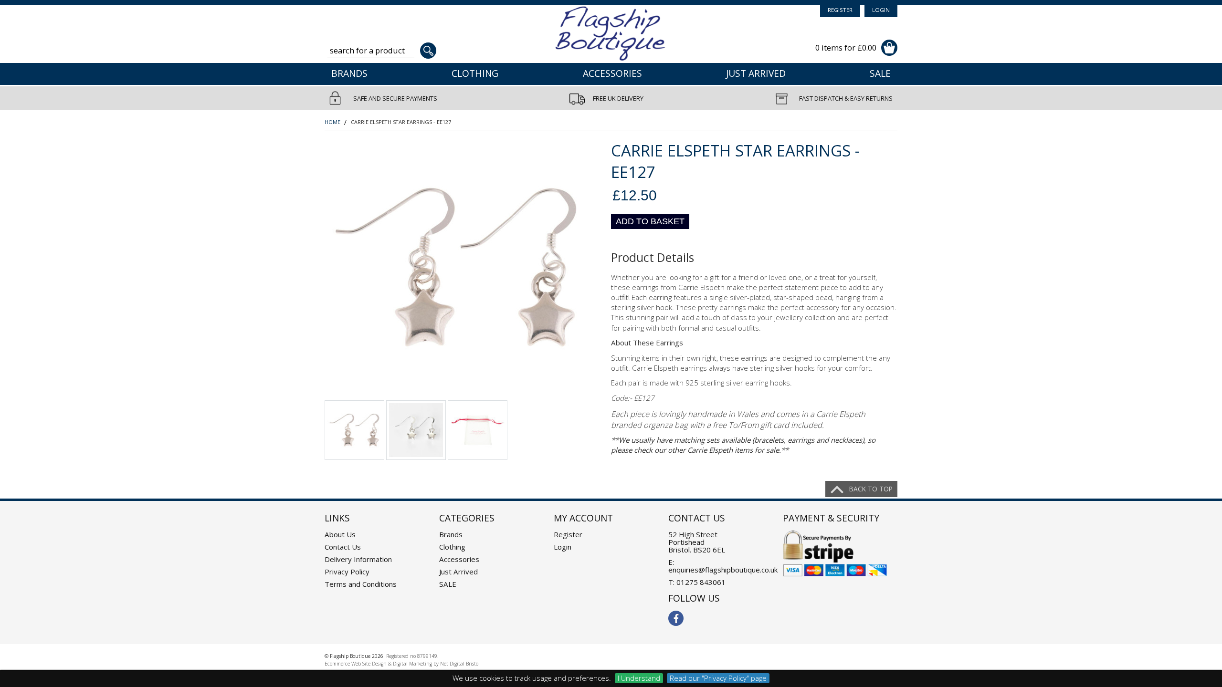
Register (840, 9)
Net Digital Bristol (460, 663)
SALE (880, 73)
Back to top (871, 488)
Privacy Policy (347, 571)
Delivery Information (358, 559)
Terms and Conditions (361, 584)
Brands (349, 73)
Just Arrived (756, 73)
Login (881, 9)
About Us (340, 534)
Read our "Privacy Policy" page (718, 678)
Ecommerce (337, 663)
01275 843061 (701, 582)
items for (845, 47)
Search (428, 50)
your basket (889, 48)
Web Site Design (369, 663)
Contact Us (343, 547)
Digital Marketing (412, 663)
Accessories (612, 73)
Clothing (475, 73)
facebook (676, 618)
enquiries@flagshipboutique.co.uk (723, 569)
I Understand (639, 678)
